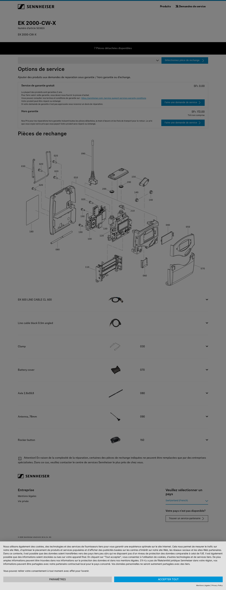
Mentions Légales (203, 585)
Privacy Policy (217, 585)
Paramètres (57, 579)
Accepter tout (168, 579)
